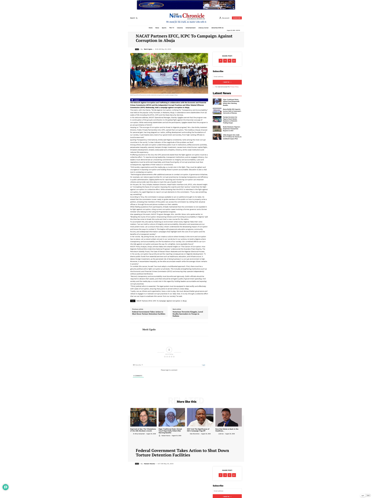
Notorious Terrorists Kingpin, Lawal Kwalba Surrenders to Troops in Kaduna (188, 314)
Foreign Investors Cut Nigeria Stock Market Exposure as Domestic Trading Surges (230, 120)
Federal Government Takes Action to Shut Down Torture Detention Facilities (148, 313)
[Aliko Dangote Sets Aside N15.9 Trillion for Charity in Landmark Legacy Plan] (217, 137)
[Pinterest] (229, 61)
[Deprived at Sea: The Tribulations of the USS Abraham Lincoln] (143, 417)
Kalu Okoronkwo (194, 433)
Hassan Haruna (165, 435)
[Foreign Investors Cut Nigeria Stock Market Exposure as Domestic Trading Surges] (217, 119)
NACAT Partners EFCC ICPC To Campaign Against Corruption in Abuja (162, 301)
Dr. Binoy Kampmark (139, 433)
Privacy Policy (234, 86)
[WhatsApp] (234, 61)
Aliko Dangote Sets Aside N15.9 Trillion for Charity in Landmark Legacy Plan (232, 137)
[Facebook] (221, 61)
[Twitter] (225, 61)
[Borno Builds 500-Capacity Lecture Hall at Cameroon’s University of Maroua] (217, 111)
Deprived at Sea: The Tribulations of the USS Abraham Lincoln (143, 430)
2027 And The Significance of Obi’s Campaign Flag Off (198, 430)
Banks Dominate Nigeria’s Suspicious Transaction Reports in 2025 (231, 129)
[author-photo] (131, 434)
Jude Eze (221, 433)
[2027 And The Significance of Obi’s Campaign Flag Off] (200, 417)
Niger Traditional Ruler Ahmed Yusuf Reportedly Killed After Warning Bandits (231, 102)
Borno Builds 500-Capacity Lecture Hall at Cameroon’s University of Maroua (232, 111)
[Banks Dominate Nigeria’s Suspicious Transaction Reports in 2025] (217, 129)
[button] (134, 18)
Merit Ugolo (148, 49)
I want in (226, 82)
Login (203, 365)
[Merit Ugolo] (135, 329)
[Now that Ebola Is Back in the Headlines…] (228, 417)
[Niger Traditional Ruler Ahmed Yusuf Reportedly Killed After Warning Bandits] (217, 102)
